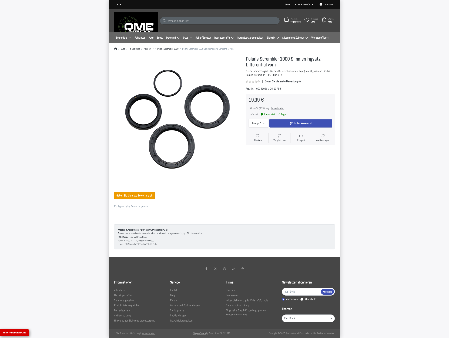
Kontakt (287, 4)
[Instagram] (224, 269)
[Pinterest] (242, 269)
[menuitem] (123, 38)
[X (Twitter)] (215, 269)
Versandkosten (277, 108)
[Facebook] (206, 269)
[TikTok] (233, 269)
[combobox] (118, 4)
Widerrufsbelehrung (14, 332)
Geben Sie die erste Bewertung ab (283, 81)
